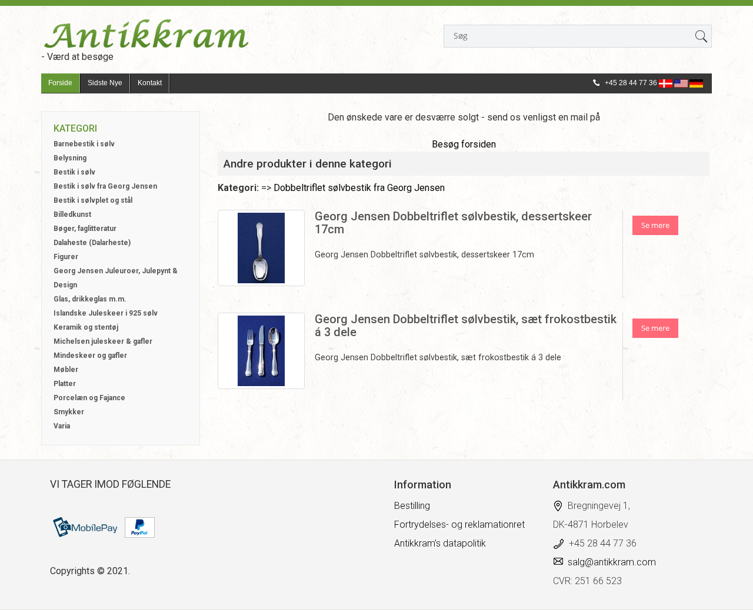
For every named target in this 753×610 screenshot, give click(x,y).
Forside (60, 83)
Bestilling (412, 505)
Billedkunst (72, 214)
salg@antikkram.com (612, 562)
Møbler (66, 370)
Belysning (70, 158)
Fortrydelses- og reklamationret (459, 524)
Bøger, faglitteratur (85, 228)
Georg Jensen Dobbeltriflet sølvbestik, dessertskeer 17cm (453, 222)
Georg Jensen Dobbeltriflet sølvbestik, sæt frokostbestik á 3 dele (466, 325)
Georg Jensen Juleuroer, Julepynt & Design (116, 278)
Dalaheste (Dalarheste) (92, 243)
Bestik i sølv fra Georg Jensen (105, 186)
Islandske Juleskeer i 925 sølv (106, 313)
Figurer (66, 257)
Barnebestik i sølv (84, 144)
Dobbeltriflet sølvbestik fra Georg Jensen (359, 187)
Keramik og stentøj (86, 327)
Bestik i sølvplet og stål (93, 200)
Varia (62, 426)
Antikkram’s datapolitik (440, 543)
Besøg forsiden (464, 144)
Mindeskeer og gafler (90, 355)
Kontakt (150, 83)
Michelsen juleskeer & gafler (103, 341)
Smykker (69, 412)
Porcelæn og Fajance (89, 398)
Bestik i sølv (74, 172)
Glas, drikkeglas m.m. (90, 299)
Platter (65, 384)
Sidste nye (105, 83)
